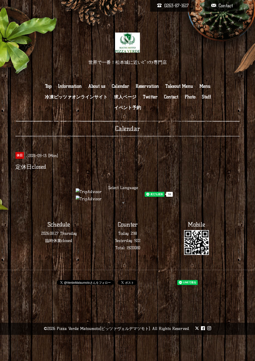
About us (96, 86)
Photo (190, 97)
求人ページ (125, 97)
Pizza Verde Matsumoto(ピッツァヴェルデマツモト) (103, 328)
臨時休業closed (58, 240)
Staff (206, 97)
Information (70, 86)
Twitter (150, 97)
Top (48, 86)
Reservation (147, 86)
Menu (204, 86)
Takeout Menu (179, 86)
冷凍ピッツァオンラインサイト (76, 97)
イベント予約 (127, 107)
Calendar (120, 86)
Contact (171, 97)
